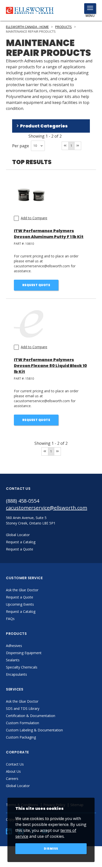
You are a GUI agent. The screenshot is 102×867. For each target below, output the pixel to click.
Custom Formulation (22, 722)
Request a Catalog (20, 611)
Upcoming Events (20, 604)
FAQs (10, 618)
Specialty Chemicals (21, 667)
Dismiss (51, 848)
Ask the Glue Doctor (22, 590)
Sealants (13, 660)
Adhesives (14, 645)
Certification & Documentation (30, 715)
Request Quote (36, 285)
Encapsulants (16, 674)
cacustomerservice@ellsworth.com (46, 507)
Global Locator (18, 785)
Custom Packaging (21, 737)
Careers (12, 778)
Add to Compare (34, 218)
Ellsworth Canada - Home (27, 27)
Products (63, 27)
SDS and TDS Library (22, 708)
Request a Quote (19, 597)
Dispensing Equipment (24, 652)
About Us (13, 771)
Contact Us (15, 764)
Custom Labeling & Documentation (34, 730)
